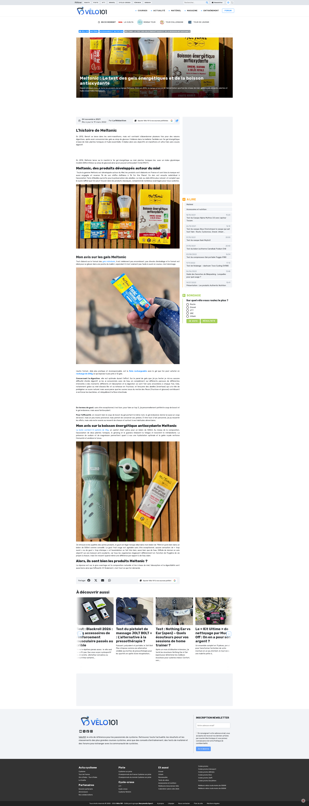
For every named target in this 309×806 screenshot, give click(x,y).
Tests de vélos (163, 780)
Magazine (192, 11)
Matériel (176, 11)
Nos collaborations (86, 795)
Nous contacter (184, 803)
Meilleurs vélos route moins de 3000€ (212, 785)
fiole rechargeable (138, 371)
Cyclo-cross (124, 2)
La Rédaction (119, 121)
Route (87, 2)
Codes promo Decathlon (207, 781)
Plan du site (198, 803)
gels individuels (109, 261)
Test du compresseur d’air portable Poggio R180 (206, 257)
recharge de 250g (84, 374)
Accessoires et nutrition (111, 31)
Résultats (209, 321)
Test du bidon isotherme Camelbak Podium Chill (206, 249)
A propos (160, 803)
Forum (228, 11)
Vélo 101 (84, 31)
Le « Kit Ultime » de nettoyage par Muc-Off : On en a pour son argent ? (213, 635)
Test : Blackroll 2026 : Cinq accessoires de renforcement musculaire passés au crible (94, 637)
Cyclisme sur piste (125, 771)
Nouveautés (163, 777)
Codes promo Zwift (205, 778)
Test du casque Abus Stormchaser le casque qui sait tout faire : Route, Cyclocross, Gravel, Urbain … (208, 230)
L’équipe (171, 803)
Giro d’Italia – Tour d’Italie (88, 777)
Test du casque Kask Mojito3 (198, 240)
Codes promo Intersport (207, 769)
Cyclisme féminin (125, 792)
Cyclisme (82, 771)
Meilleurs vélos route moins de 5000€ (212, 788)
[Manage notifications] (303, 801)
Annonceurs (83, 792)
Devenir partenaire (86, 789)
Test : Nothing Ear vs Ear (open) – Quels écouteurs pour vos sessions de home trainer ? (173, 637)
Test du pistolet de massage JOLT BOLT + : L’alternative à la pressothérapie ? (134, 635)
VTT (103, 2)
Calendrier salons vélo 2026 (168, 789)
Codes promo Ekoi (205, 775)
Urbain (148, 2)
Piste (95, 2)
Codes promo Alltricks (206, 772)
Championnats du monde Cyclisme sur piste (135, 777)
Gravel (112, 2)
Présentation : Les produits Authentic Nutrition (206, 285)
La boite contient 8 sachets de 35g (92, 430)
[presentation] (80, 634)
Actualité (159, 11)
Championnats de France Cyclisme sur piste (135, 774)
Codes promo (203, 766)
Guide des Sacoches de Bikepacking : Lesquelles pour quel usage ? (206, 275)
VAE (191, 313)
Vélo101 (82, 737)
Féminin (137, 2)
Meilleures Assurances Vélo (168, 786)
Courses (142, 11)
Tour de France (84, 774)
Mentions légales (213, 803)
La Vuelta (82, 780)
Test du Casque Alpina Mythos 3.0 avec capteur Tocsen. (206, 219)
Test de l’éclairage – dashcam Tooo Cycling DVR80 (207, 266)
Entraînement (211, 11)
